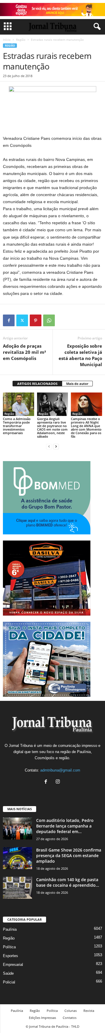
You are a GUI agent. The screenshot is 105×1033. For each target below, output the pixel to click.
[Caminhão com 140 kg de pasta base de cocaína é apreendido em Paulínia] (17, 888)
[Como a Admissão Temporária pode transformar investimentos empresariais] (18, 404)
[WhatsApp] (49, 320)
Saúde (8, 973)
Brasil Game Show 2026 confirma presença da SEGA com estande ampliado (68, 855)
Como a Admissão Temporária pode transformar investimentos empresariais (17, 426)
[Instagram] (58, 782)
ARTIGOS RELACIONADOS (37, 383)
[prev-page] (49, 446)
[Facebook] (9, 320)
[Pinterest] (35, 320)
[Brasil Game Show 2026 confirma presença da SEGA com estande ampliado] (17, 858)
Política (9, 947)
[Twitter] (22, 320)
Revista (88, 1010)
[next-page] (56, 446)
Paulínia (10, 929)
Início (6, 40)
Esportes (10, 956)
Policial (9, 982)
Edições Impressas (42, 1017)
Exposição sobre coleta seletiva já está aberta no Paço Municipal (80, 355)
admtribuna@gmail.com (60, 770)
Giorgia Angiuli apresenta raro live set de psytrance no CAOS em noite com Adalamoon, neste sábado (52, 428)
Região (20, 40)
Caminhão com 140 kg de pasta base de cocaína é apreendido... (67, 882)
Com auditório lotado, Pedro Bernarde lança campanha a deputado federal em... (65, 826)
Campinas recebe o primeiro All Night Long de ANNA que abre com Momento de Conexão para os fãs (86, 428)
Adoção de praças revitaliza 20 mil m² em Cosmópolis (24, 352)
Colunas (70, 1010)
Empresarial (13, 964)
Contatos (69, 1017)
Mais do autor (77, 383)
